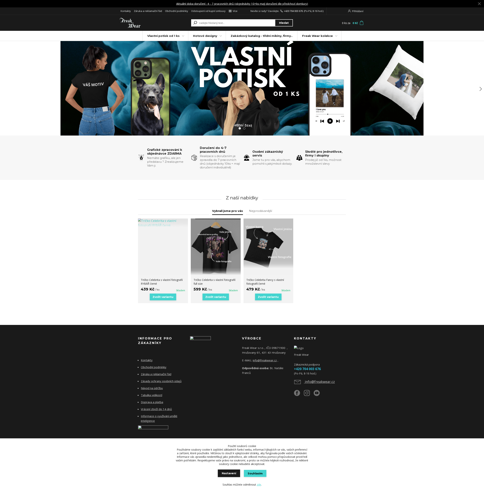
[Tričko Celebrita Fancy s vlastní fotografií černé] (268, 243)
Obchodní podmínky (176, 11)
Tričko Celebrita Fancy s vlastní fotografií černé (265, 281)
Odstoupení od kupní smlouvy (208, 11)
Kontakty (126, 11)
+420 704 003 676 (293, 11)
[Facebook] (299, 394)
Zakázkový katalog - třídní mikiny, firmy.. (261, 36)
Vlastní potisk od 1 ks (163, 36)
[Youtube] (318, 394)
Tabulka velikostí (151, 395)
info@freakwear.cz (265, 360)
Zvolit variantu (163, 297)
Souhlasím (255, 473)
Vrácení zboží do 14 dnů (156, 409)
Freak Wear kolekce (317, 36)
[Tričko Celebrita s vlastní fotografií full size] (216, 246)
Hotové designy (205, 36)
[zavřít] (479, 4)
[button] (4, 89)
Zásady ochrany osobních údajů (161, 381)
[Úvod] (142, 23)
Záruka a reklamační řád (148, 11)
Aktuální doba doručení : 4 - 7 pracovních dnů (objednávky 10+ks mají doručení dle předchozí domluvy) (242, 3)
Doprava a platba (152, 402)
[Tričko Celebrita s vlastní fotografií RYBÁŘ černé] (163, 223)
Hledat (284, 23)
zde (259, 484)
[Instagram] (309, 394)
